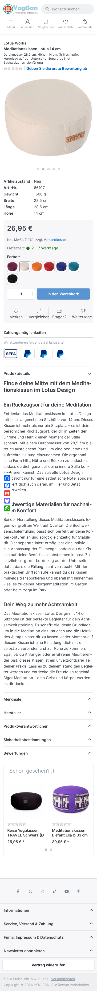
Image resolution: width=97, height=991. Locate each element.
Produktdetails (17, 373)
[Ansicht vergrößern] (48, 120)
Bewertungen (16, 753)
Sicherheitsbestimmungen (27, 739)
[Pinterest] (79, 891)
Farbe (12, 256)
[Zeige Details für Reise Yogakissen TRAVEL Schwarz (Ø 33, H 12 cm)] (26, 800)
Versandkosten (55, 240)
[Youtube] (67, 891)
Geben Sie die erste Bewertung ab (56, 68)
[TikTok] (54, 891)
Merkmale (12, 699)
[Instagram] (42, 891)
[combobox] (67, 9)
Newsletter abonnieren (24, 950)
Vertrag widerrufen (48, 965)
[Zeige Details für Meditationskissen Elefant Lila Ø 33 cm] (70, 800)
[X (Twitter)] (30, 891)
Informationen (16, 910)
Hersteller (12, 712)
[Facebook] (18, 891)
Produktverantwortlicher (26, 726)
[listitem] (48, 120)
